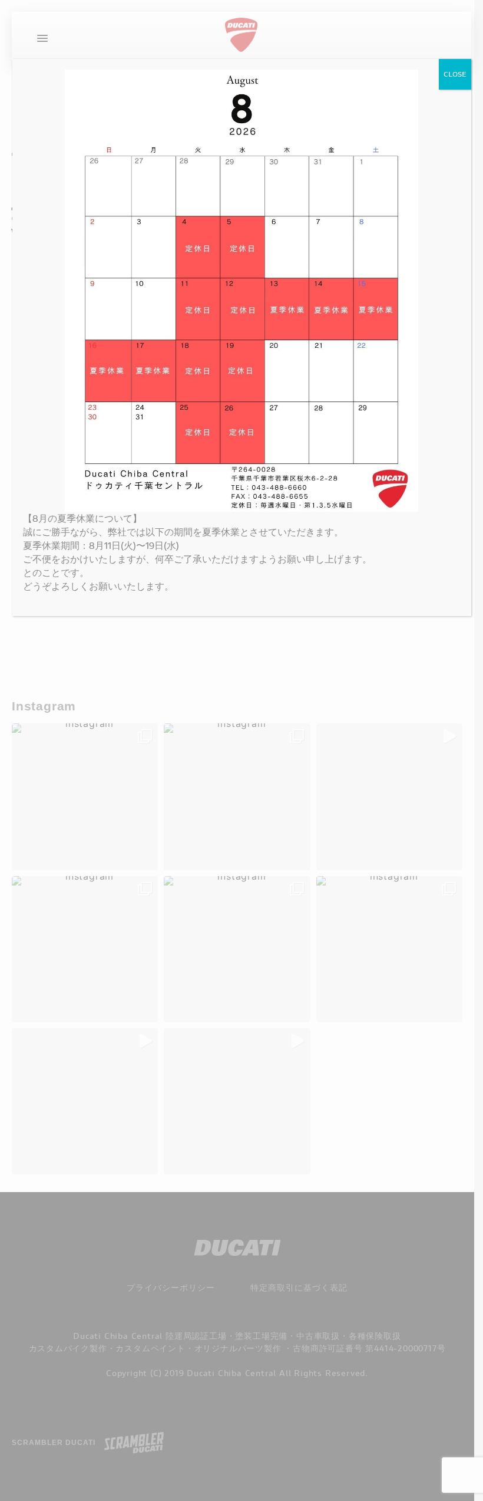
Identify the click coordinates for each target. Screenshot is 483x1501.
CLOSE (455, 74)
